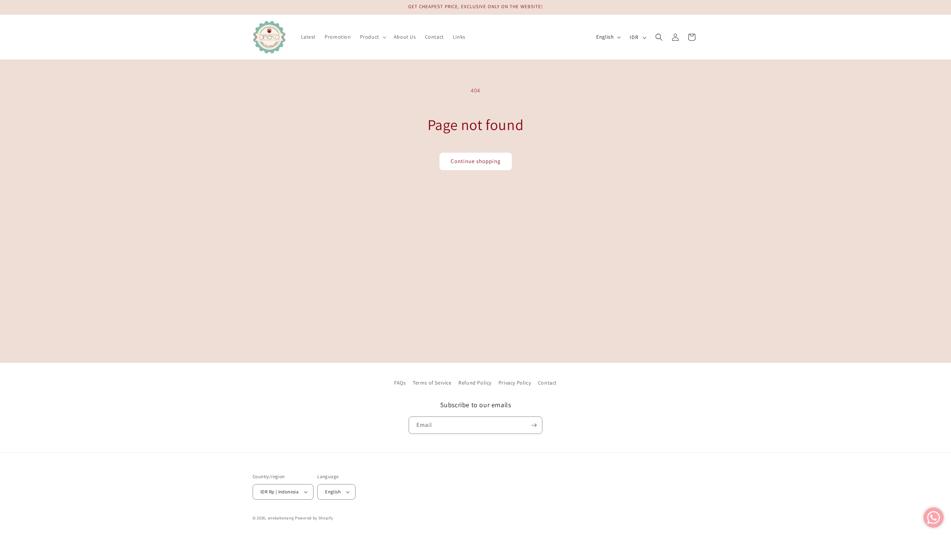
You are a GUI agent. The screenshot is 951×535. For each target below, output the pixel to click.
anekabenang (281, 518)
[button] (372, 37)
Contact (547, 382)
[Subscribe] (534, 425)
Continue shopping (476, 161)
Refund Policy (474, 382)
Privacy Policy (515, 382)
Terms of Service (432, 382)
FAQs (400, 382)
